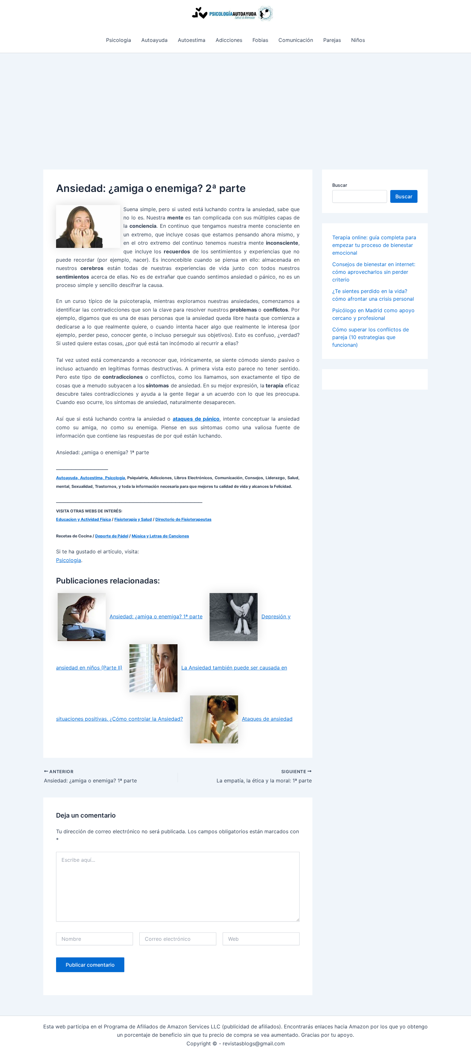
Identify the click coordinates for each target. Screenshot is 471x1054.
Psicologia (118, 40)
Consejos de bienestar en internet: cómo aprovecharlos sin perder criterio (373, 272)
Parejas (332, 40)
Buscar (339, 185)
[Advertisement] (235, 101)
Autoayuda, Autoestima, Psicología (90, 477)
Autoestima (191, 40)
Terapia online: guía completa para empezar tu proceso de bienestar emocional (374, 245)
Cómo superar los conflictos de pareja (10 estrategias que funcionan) (370, 337)
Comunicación (295, 40)
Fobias (260, 40)
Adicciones (229, 40)
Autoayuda (154, 40)
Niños (358, 40)
